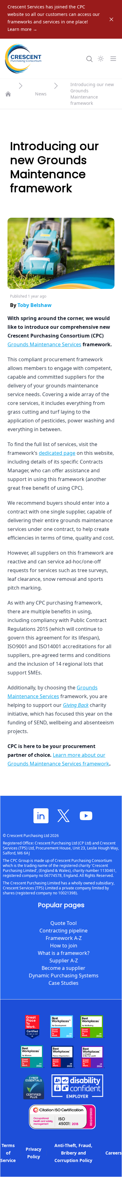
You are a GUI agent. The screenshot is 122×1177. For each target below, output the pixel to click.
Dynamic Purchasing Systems (64, 975)
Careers (113, 1153)
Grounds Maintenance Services (44, 344)
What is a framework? (63, 953)
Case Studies (63, 983)
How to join (63, 945)
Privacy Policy (33, 1153)
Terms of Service (8, 1152)
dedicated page (57, 453)
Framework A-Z (64, 938)
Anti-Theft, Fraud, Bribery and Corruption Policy (73, 1152)
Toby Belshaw (35, 305)
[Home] (8, 94)
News (41, 94)
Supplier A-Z (63, 960)
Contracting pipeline (63, 930)
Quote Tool (63, 923)
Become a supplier (63, 968)
